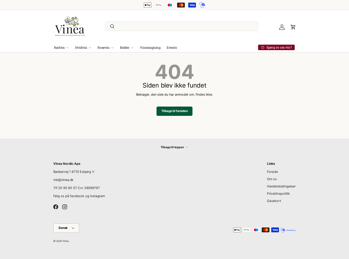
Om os (272, 179)
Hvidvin (81, 47)
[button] (293, 27)
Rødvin (59, 47)
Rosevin (104, 47)
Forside (272, 172)
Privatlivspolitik (278, 193)
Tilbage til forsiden (174, 111)
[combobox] (181, 26)
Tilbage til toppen (173, 147)
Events (172, 47)
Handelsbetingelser (281, 186)
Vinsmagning (150, 47)
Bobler (124, 47)
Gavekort (274, 201)
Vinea (65, 240)
